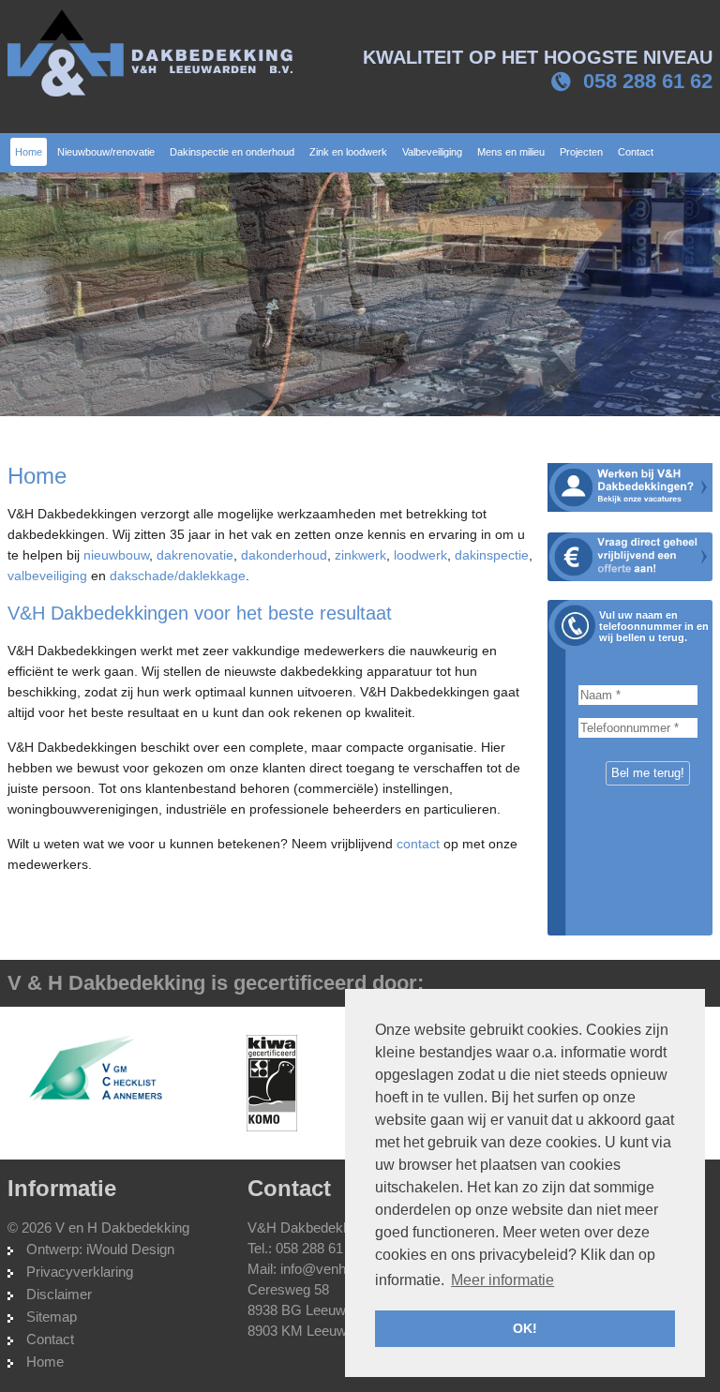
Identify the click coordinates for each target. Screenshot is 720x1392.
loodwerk (420, 554)
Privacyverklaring (79, 1272)
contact (418, 843)
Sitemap (51, 1317)
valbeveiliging (47, 575)
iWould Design (130, 1249)
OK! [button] (525, 1328)
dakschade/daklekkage (178, 575)
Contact (50, 1339)
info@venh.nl (320, 1269)
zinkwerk (360, 554)
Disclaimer (59, 1294)
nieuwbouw (116, 554)
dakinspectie (492, 554)
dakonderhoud (284, 554)
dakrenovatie (195, 554)
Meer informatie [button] (502, 1280)
